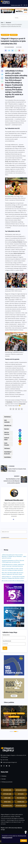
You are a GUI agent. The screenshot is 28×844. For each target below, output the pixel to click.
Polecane (21, 797)
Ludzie (7, 797)
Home (2, 22)
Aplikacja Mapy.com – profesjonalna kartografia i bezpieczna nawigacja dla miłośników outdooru (13, 577)
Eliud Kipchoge (7, 416)
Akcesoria (7, 790)
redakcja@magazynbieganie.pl (9, 762)
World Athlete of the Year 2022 (7, 452)
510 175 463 (5, 759)
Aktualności (8, 22)
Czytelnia (7, 794)
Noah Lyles (6, 428)
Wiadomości (7, 805)
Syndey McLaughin (6, 443)
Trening (20, 801)
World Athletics (7, 457)
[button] (10, 731)
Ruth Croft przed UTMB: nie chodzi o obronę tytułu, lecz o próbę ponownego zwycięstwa (12, 569)
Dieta (20, 794)
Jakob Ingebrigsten (7, 421)
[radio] (10, 409)
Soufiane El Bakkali (6, 438)
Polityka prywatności (7, 782)
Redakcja (4, 776)
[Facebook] (14, 519)
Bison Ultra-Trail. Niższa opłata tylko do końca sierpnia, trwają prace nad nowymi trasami (12, 573)
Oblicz (5, 648)
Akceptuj (24, 840)
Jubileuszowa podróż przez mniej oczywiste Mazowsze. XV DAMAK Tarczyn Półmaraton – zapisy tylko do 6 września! (14, 556)
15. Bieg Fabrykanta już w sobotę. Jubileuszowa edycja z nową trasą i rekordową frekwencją (13, 565)
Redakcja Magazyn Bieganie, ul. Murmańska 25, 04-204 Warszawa (13, 756)
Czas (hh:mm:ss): (7, 641)
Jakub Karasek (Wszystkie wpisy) (14, 500)
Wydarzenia (20, 805)
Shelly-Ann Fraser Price (6, 433)
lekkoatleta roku (7, 425)
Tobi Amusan (7, 448)
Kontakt (4, 779)
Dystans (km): (6, 635)
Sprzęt (7, 801)
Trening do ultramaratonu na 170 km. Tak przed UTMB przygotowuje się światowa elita (13, 561)
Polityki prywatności (7, 837)
